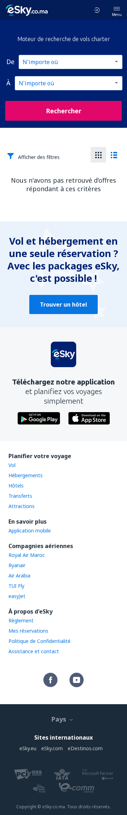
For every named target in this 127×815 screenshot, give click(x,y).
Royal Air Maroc (26, 555)
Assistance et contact (33, 651)
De (10, 61)
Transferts (20, 495)
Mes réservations (28, 630)
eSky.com (52, 748)
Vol (12, 465)
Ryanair (16, 565)
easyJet (16, 596)
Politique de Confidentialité (39, 641)
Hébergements (25, 475)
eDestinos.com (85, 748)
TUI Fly (16, 585)
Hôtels (16, 485)
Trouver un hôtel (63, 304)
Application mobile (29, 530)
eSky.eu (27, 748)
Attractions (21, 506)
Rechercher (63, 111)
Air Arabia (19, 575)
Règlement (21, 620)
